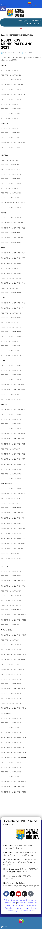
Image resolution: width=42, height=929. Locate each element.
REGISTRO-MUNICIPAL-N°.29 (13, 223)
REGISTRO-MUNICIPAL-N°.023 (11, 188)
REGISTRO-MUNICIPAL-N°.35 (13, 258)
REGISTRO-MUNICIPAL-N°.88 (13, 538)
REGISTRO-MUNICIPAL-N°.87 (11, 533)
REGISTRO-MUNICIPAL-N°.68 (13, 433)
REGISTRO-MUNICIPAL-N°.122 (11, 723)
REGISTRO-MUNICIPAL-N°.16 (10, 147)
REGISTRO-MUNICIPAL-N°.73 (13, 459)
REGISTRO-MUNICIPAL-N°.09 (11, 109)
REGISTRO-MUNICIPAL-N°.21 (10, 179)
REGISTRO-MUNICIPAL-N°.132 (11, 772)
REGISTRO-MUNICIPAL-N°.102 (13, 615)
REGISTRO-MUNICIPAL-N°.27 (11, 207)
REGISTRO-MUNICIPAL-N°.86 (13, 528)
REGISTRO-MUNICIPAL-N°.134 (13, 782)
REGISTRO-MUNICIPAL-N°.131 (11, 767)
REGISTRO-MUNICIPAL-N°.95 (13, 581)
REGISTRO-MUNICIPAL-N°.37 (11, 268)
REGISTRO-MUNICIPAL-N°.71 (10, 449)
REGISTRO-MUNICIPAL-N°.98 (11, 596)
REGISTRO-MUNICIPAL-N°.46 (11, 318)
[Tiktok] (31, 894)
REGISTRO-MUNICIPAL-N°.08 (11, 104)
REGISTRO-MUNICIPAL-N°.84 (13, 518)
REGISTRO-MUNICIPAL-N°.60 (13, 390)
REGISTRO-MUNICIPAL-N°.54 (11, 355)
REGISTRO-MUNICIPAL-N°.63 (13, 410)
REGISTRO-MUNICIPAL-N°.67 (11, 428)
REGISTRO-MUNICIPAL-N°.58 (11, 379)
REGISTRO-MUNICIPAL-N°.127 (13, 747)
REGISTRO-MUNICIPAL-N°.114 (11, 679)
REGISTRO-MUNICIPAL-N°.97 (11, 591)
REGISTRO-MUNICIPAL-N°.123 (11, 727)
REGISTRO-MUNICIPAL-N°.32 (13, 238)
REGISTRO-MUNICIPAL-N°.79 (13, 493)
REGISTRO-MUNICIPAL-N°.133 (11, 776)
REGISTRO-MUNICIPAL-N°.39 (11, 278)
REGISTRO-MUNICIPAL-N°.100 (11, 605)
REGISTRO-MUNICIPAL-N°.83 (13, 513)
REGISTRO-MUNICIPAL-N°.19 (10, 169)
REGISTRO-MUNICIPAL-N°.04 (13, 85)
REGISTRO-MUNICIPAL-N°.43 (13, 303)
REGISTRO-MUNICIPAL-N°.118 (11, 698)
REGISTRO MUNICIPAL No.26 (13, 203)
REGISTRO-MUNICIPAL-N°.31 (10, 233)
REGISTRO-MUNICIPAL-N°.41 (10, 288)
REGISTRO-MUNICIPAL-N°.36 (13, 263)
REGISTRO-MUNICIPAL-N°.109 (13, 654)
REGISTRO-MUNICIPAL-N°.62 (11, 399)
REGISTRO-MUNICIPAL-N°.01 (10, 70)
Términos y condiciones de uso (21, 911)
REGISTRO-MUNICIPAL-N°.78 (11, 488)
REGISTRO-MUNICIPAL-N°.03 (11, 80)
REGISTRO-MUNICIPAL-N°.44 (13, 308)
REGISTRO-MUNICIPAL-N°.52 (11, 346)
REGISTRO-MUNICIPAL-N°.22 (11, 183)
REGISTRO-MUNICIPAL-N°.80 (11, 498)
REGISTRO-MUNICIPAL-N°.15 (13, 142)
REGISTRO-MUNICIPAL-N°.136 (13, 792)
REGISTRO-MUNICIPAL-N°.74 (13, 464)
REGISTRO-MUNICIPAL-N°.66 (11, 424)
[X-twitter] (12, 894)
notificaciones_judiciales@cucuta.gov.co (21, 886)
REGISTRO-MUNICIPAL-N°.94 (11, 576)
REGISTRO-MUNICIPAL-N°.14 (10, 137)
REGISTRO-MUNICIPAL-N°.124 (11, 732)
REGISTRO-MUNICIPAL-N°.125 (13, 737)
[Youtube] (18, 894)
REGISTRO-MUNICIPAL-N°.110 (13, 660)
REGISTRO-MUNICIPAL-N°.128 (13, 752)
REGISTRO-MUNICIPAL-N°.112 (13, 669)
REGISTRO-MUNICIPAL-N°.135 (13, 787)
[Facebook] (6, 894)
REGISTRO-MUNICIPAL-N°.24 (11, 193)
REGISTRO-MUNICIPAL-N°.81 (10, 503)
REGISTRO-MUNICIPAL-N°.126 (11, 742)
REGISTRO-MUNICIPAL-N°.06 (13, 94)
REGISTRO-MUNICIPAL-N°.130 (11, 762)
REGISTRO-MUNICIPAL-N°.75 (11, 469)
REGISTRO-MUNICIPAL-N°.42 (11, 293)
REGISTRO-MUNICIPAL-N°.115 (11, 684)
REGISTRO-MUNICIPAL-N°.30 (13, 228)
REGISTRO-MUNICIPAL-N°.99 (11, 600)
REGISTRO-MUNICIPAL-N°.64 (11, 414)
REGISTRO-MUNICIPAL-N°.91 (10, 554)
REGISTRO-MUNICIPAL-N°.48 (11, 327)
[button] (3, 8)
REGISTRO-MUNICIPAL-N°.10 (10, 113)
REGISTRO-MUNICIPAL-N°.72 (13, 454)
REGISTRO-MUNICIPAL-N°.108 (11, 649)
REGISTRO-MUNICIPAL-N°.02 (11, 75)
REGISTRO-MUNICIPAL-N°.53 (11, 350)
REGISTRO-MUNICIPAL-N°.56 (11, 370)
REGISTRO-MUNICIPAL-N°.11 (10, 118)
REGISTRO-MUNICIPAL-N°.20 (11, 174)
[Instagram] (24, 894)
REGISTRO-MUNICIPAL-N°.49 (11, 332)
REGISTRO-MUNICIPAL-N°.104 (11, 625)
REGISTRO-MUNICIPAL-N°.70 (13, 444)
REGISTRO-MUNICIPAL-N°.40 (13, 283)
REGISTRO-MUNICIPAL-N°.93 (11, 571)
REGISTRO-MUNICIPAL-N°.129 (13, 758)
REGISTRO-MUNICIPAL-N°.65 (11, 419)
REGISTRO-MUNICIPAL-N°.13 (10, 133)
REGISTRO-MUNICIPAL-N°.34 (13, 253)
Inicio (3, 35)
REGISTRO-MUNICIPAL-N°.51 (10, 341)
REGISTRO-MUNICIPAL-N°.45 (11, 313)
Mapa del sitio (29, 908)
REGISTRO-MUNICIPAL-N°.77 (11, 478)
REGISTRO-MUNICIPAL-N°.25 (11, 198)
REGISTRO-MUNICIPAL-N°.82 (11, 508)
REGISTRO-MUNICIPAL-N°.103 (13, 620)
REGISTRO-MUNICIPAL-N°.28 (11, 218)
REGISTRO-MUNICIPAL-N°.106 (11, 640)
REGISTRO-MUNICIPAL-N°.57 (11, 375)
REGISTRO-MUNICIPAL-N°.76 (11, 474)
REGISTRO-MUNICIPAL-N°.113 (11, 674)
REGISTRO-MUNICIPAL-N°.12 (10, 128)
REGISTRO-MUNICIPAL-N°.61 (10, 395)
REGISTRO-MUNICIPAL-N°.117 (11, 694)
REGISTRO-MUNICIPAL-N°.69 (13, 439)
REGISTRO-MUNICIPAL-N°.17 (10, 160)
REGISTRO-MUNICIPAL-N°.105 (13, 635)
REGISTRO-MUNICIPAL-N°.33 (11, 243)
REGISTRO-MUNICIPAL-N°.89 (13, 543)
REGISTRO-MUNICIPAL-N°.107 (11, 645)
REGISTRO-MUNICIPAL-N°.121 (11, 718)
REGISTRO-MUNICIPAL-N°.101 (11, 610)
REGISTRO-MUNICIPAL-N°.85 (13, 523)
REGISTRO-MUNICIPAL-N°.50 (11, 336)
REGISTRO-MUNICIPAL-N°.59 (13, 384)
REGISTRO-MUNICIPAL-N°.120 (13, 708)
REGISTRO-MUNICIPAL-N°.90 (13, 549)
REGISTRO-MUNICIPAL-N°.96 (13, 586)
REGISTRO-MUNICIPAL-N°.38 (13, 273)
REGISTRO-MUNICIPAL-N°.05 (11, 89)
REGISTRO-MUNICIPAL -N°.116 (13, 689)
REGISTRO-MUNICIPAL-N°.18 (10, 165)
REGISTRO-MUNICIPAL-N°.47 (11, 322)
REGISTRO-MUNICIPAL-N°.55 (11, 365)
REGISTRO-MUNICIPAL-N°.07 (11, 99)
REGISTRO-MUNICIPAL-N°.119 (11, 703)
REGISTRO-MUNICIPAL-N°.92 (11, 558)
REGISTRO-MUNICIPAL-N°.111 (10, 664)
